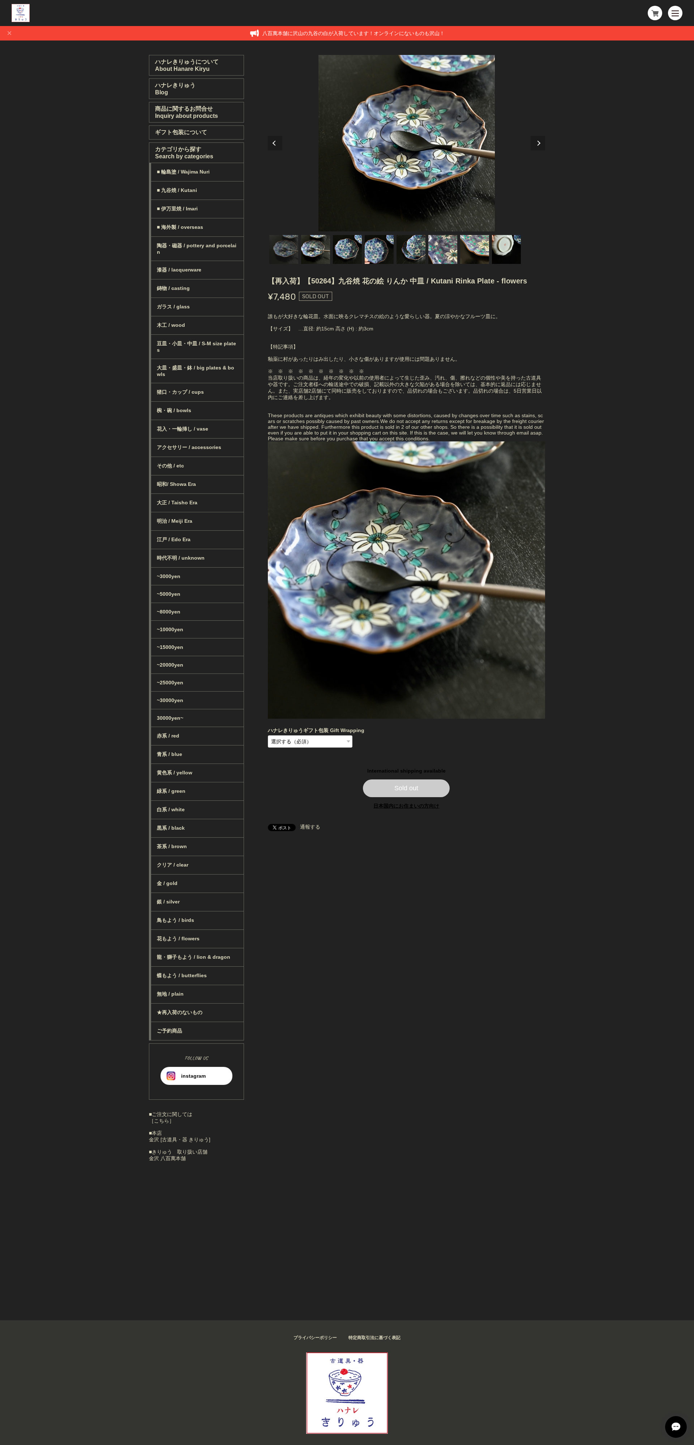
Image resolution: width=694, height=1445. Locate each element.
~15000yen (170, 647)
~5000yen (168, 594)
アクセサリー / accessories (189, 447)
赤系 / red (168, 736)
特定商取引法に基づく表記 (374, 1337)
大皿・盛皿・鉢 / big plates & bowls (195, 371)
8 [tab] (506, 249)
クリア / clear (172, 865)
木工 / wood (171, 325)
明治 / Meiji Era (174, 521)
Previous (275, 143)
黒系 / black (171, 828)
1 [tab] (283, 249)
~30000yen (170, 700)
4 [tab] (379, 249)
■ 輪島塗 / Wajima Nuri (183, 172)
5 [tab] (411, 249)
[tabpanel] (406, 143)
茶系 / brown (172, 846)
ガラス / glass (173, 306)
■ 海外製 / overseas (180, 227)
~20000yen (170, 665)
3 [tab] (347, 249)
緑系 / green (171, 791)
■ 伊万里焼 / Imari (177, 208)
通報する (310, 827)
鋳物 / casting (173, 288)
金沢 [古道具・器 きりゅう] (179, 1139)
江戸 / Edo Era (173, 539)
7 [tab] (474, 249)
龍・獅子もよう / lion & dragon (193, 957)
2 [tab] (315, 249)
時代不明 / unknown (181, 558)
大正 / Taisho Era (177, 502)
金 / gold (167, 883)
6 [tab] (442, 249)
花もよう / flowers (178, 938)
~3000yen (168, 576)
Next (538, 143)
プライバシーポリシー (315, 1337)
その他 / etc (170, 466)
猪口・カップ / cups (180, 392)
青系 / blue (169, 754)
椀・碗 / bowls (174, 410)
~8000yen (168, 612)
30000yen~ (170, 718)
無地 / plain (170, 994)
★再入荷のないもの (179, 1012)
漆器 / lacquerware (179, 270)
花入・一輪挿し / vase (182, 429)
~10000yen (170, 629)
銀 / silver (168, 902)
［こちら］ (161, 1121)
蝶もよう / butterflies (182, 975)
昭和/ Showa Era (176, 484)
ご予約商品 (169, 1031)
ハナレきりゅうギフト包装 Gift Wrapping (316, 730)
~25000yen (170, 682)
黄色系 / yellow (174, 772)
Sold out (406, 788)
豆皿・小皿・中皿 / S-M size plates (196, 347)
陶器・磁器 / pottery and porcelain (196, 249)
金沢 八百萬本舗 (167, 1158)
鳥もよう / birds (175, 920)
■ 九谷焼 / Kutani (177, 190)
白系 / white (171, 809)
